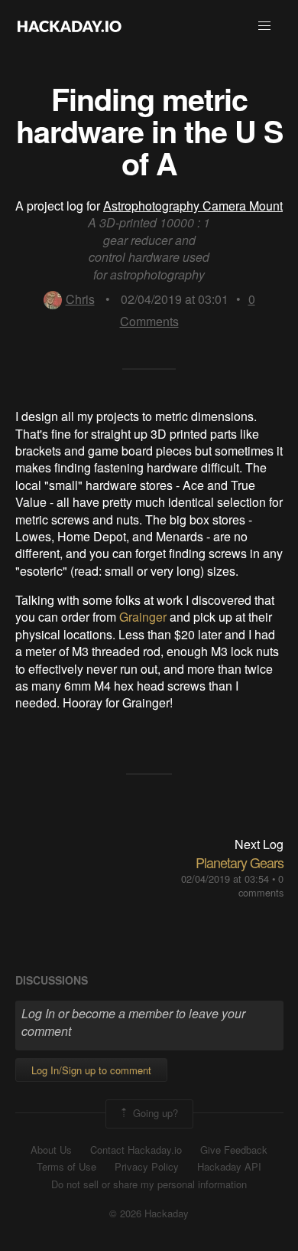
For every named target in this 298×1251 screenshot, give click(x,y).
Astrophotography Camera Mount (193, 205)
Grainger (143, 617)
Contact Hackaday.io (136, 1150)
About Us (51, 1150)
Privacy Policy (147, 1167)
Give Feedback (233, 1150)
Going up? (154, 1112)
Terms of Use (66, 1167)
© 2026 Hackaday (149, 1213)
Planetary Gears (239, 862)
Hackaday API (229, 1167)
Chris (80, 299)
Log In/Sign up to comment (91, 1070)
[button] (264, 26)
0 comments (260, 885)
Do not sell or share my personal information (149, 1184)
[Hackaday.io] (69, 26)
